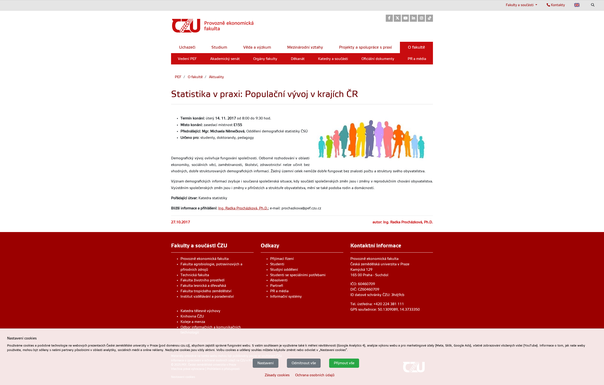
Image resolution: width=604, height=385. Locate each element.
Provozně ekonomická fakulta (204, 259)
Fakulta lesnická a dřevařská (203, 286)
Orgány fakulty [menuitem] (265, 59)
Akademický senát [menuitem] (225, 59)
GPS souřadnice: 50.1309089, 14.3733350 (385, 309)
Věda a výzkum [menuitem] (257, 47)
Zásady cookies (277, 375)
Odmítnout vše (304, 363)
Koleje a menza (192, 322)
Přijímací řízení (282, 259)
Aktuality (216, 77)
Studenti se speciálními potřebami (298, 275)
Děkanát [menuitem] (298, 59)
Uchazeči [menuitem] (187, 47)
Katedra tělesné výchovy (200, 311)
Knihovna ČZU (192, 316)
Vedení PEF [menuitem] (187, 59)
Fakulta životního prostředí (202, 280)
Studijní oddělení (284, 269)
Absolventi (279, 280)
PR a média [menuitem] (417, 59)
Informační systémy (286, 296)
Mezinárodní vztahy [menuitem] (305, 47)
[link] (389, 18)
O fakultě (195, 77)
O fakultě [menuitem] (416, 47)
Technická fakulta (194, 275)
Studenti (277, 264)
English (577, 5)
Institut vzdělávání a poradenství (207, 296)
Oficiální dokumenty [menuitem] (377, 59)
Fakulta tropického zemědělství (205, 291)
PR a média (279, 291)
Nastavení (265, 363)
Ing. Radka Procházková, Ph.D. (243, 208)
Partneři (276, 286)
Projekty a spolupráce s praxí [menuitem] (365, 47)
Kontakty (557, 5)
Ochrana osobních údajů (315, 375)
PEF (178, 77)
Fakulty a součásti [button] (520, 5)
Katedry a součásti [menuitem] (333, 59)
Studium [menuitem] (219, 47)
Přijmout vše (344, 363)
